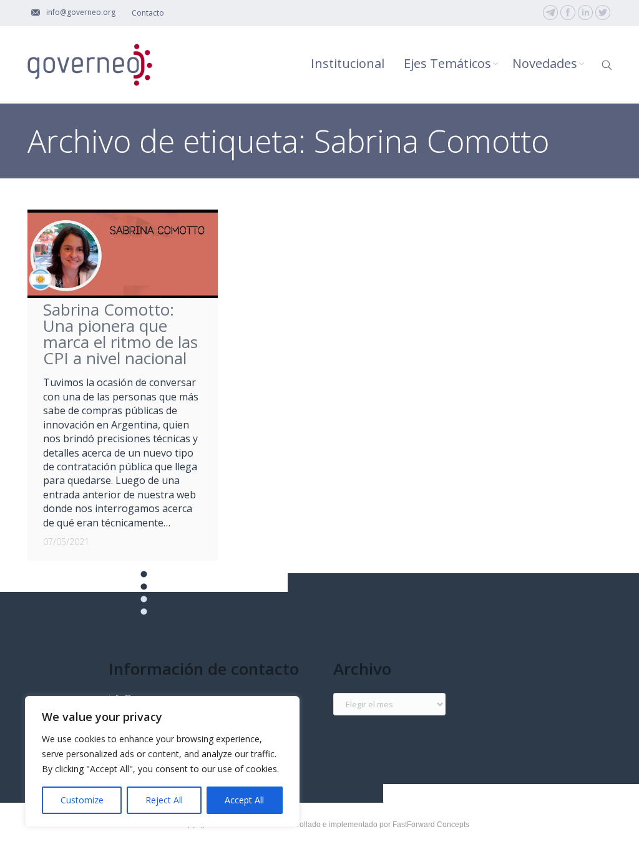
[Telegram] (550, 12)
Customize (82, 800)
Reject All (164, 800)
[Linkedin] (585, 12)
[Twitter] (602, 12)
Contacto (148, 12)
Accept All (244, 800)
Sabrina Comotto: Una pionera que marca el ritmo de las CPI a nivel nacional (120, 333)
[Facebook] (567, 12)
